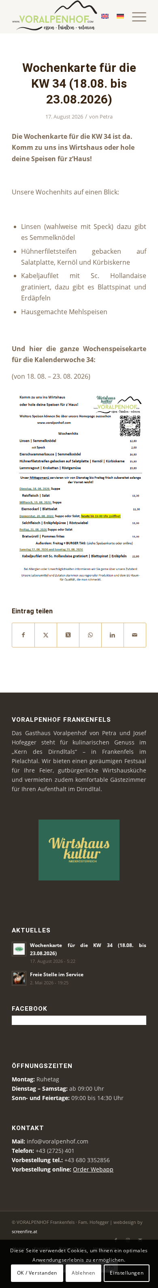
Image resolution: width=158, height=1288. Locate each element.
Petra (106, 116)
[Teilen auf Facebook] (23, 635)
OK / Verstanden (37, 1272)
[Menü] (135, 16)
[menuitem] (135, 16)
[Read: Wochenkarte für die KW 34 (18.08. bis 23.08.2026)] (19, 949)
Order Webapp (93, 1169)
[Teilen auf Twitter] (46, 635)
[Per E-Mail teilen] (135, 635)
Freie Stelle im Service (56, 974)
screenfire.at (24, 1231)
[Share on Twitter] (68, 635)
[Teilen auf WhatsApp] (90, 635)
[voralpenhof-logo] (65, 16)
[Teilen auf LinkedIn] (113, 635)
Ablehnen (83, 1272)
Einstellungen (126, 1272)
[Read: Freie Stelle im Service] (19, 978)
